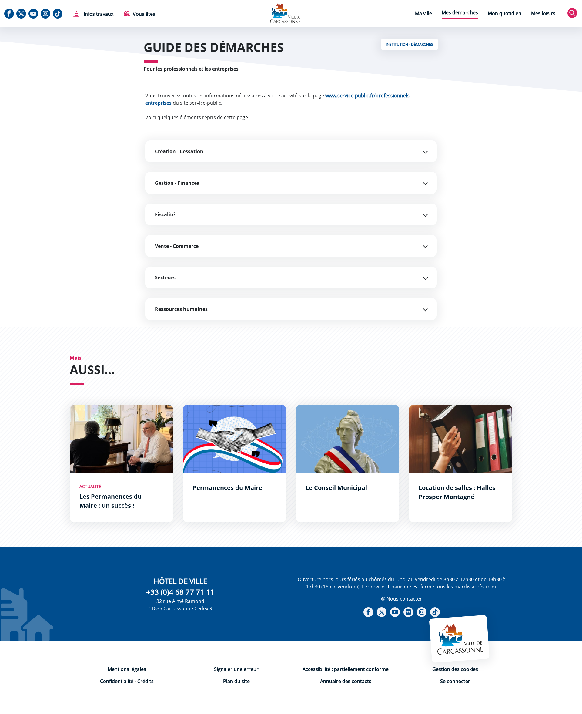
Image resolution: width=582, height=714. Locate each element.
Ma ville (423, 13)
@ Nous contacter (401, 598)
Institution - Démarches (409, 44)
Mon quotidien (504, 13)
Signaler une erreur (236, 669)
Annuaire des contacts (345, 681)
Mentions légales (127, 669)
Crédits (145, 681)
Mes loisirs (543, 13)
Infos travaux (97, 14)
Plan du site (236, 681)
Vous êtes (144, 14)
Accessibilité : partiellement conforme (346, 669)
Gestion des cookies (455, 669)
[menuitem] (423, 14)
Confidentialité (116, 681)
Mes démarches (460, 12)
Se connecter (455, 681)
